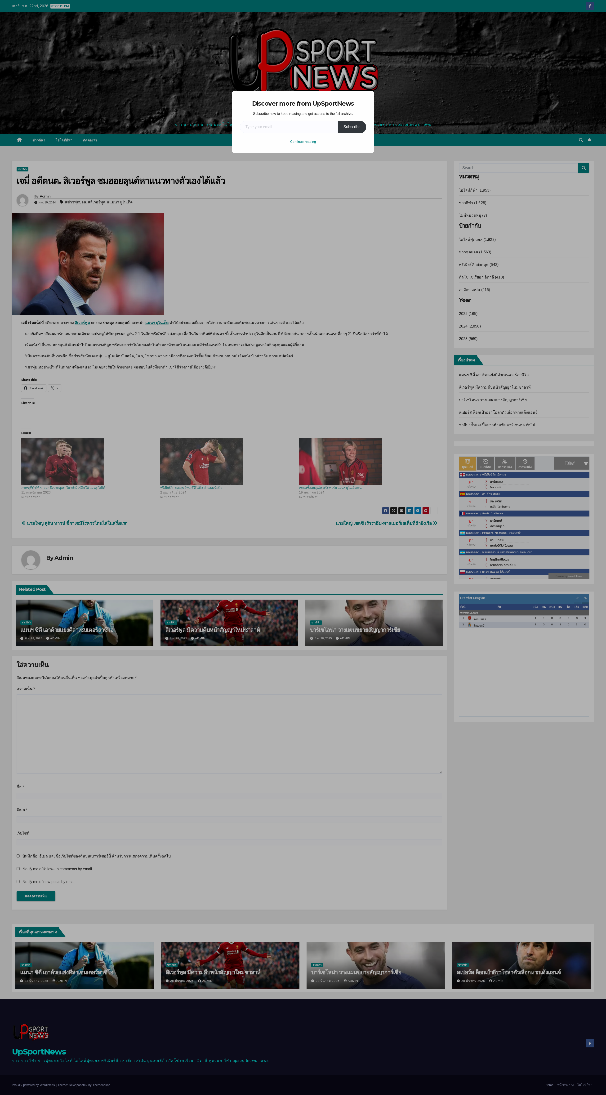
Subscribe (352, 127)
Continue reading (303, 142)
